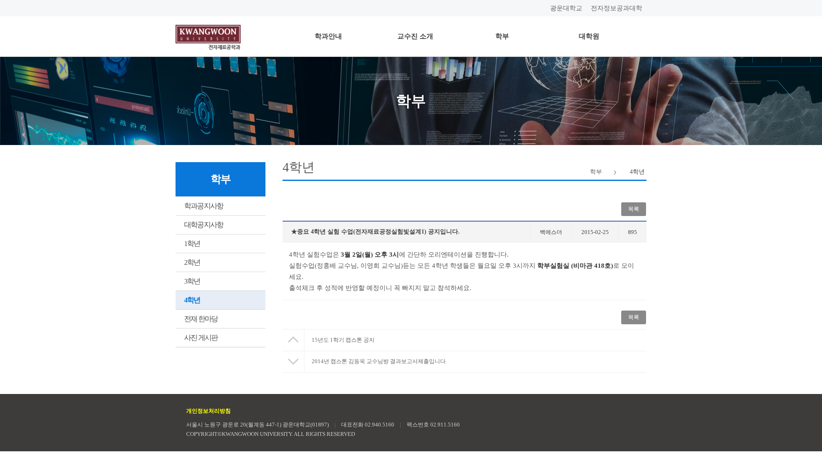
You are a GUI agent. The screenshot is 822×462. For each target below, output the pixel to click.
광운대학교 (566, 8)
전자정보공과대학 (616, 8)
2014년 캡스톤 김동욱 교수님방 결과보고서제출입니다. (379, 361)
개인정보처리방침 (208, 411)
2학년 (192, 262)
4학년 (192, 300)
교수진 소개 (415, 36)
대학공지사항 (203, 225)
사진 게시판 (200, 338)
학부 (502, 36)
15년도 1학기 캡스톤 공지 (343, 340)
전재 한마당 (200, 319)
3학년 (192, 281)
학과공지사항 (203, 206)
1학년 (192, 244)
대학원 (589, 36)
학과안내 (328, 36)
